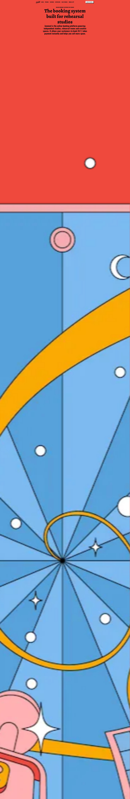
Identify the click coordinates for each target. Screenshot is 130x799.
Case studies (65, 2)
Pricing (47, 2)
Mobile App (71, 2)
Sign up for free (89, 2)
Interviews (57, 2)
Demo (42, 2)
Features (52, 2)
